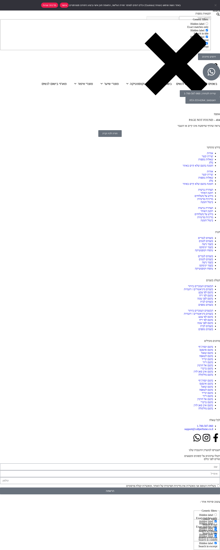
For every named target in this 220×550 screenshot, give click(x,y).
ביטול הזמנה (207, 202)
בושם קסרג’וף (206, 346)
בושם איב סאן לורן (203, 371)
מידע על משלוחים (204, 195)
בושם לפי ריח (206, 295)
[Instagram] (206, 437)
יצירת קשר (207, 156)
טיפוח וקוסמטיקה (141, 84)
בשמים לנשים (185, 84)
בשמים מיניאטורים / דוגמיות (198, 289)
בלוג (211, 162)
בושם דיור (208, 362)
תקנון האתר (207, 192)
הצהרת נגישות (205, 189)
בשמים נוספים (205, 304)
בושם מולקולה (205, 374)
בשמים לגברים (207, 84)
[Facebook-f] (215, 437)
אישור (64, 5)
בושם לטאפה (206, 356)
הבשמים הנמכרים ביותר (200, 286)
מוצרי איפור (85, 84)
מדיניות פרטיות (205, 199)
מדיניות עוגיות (49, 5)
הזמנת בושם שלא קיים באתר (198, 165)
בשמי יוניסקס (206, 247)
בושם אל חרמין (205, 365)
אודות (210, 153)
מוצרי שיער (111, 84)
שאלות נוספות (205, 159)
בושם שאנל (207, 352)
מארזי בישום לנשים (54, 84)
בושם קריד (207, 359)
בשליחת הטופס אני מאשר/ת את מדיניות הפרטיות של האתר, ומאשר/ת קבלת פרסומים (171, 485)
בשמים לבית (206, 301)
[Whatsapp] (197, 437)
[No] (215, 5)
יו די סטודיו (193, 501)
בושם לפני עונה (205, 298)
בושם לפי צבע (206, 292)
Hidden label (197, 23)
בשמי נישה (165, 84)
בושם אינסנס (206, 349)
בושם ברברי (207, 368)
